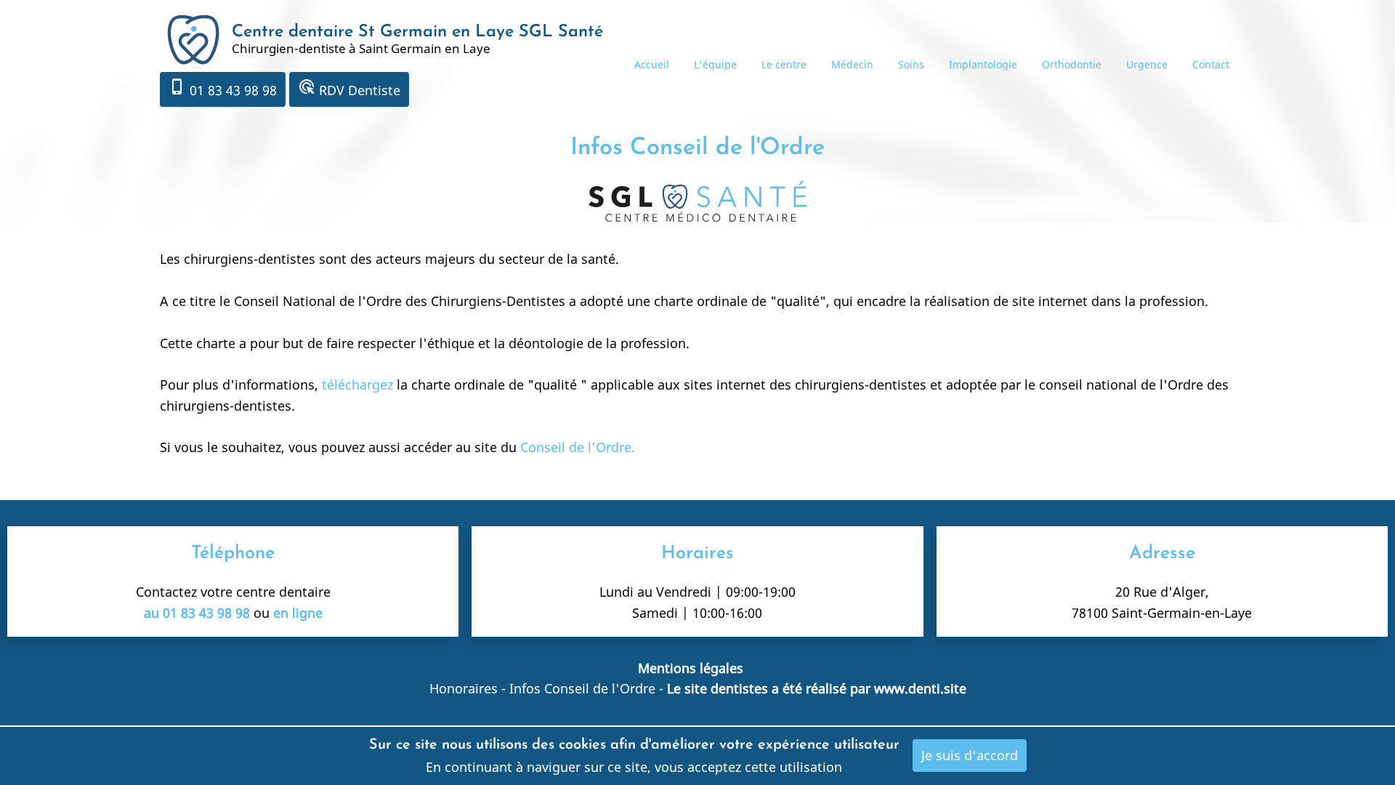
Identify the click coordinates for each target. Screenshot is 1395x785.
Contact (1210, 64)
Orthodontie (1071, 64)
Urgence (1147, 64)
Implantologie (983, 64)
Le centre (783, 64)
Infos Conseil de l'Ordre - (588, 688)
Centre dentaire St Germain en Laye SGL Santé (417, 32)
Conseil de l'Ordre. (577, 447)
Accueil (651, 64)
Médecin (852, 64)
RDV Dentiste (349, 88)
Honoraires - (469, 688)
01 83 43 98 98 (223, 88)
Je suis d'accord (969, 755)
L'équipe (715, 64)
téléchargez (357, 384)
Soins (911, 64)
